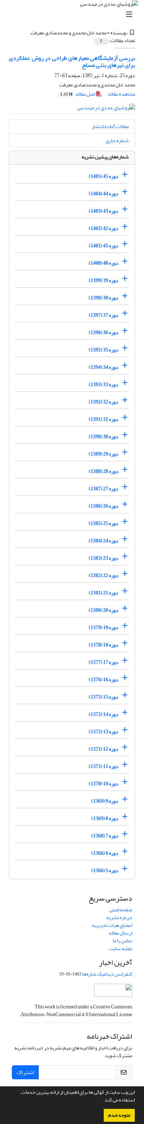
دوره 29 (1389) (104, 454)
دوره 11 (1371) (104, 766)
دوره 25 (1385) (104, 523)
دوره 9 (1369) (105, 801)
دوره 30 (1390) (104, 437)
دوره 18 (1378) (104, 645)
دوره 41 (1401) (104, 246)
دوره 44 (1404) (104, 194)
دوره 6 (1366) (105, 853)
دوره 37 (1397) (104, 315)
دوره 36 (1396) (104, 332)
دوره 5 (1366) (105, 870)
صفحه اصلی (120, 910)
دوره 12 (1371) (104, 749)
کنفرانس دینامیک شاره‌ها (107, 974)
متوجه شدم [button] (119, 1115)
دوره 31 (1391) (104, 419)
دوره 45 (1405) (104, 176)
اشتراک (25, 1072)
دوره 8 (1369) (105, 818)
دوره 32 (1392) (104, 402)
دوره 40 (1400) (104, 263)
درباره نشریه (119, 917)
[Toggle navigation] (74, 14)
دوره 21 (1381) (104, 593)
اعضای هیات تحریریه (112, 925)
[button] (101, 1101)
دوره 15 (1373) (104, 697)
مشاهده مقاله (121, 94)
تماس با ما (122, 941)
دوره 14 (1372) (104, 714)
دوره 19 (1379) (104, 628)
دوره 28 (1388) (104, 471)
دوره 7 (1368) (105, 836)
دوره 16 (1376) (104, 680)
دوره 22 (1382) (104, 575)
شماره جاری (117, 140)
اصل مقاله (78, 94)
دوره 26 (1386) (104, 506)
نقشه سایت (120, 948)
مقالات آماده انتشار (110, 126)
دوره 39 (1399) (104, 280)
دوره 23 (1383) (104, 558)
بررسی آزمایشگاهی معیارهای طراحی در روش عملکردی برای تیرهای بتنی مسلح (72, 61)
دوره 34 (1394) (104, 367)
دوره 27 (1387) (104, 489)
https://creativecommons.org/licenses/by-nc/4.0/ (78, 1022)
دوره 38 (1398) (104, 298)
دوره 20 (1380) (104, 610)
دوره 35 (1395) (104, 350)
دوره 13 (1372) (104, 732)
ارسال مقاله (120, 933)
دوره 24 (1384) (104, 541)
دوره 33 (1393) (104, 385)
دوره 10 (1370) (104, 784)
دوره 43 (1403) (104, 211)
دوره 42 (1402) (104, 228)
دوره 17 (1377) (104, 662)
